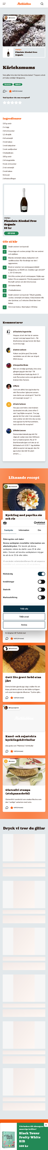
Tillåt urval (24, 617)
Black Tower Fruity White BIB (29, 1137)
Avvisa (24, 625)
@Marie (16, 386)
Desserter (7, 84)
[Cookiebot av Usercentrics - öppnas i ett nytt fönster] (34, 523)
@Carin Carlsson (19, 404)
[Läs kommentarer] (5, 91)
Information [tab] (24, 530)
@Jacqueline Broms (20, 365)
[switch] (41, 582)
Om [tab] (39, 530)
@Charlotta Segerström (22, 332)
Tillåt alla (24, 609)
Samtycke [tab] (8, 530)
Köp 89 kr (11, 233)
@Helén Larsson (19, 430)
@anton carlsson (19, 350)
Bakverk (17, 84)
